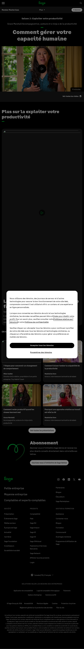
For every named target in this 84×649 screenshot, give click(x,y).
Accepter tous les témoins (42, 345)
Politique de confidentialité (36, 322)
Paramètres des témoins (41, 352)
